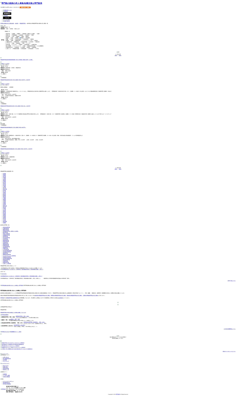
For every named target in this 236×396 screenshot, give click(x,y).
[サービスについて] (4, 363)
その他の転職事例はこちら (230, 328)
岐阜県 (16, 23)
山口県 (4, 209)
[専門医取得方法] (7, 14)
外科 (13, 36)
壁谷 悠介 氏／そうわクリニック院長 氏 (10, 345)
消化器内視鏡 (24, 41)
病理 (33, 35)
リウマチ (8, 43)
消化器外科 (26, 39)
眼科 (39, 33)
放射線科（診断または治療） (29, 33)
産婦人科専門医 (6, 233)
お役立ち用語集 (6, 376)
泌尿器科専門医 (6, 235)
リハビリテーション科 (27, 40)
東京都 (4, 187)
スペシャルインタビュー (8, 381)
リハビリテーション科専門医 (9, 255)
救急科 (7, 37)
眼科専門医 (5, 232)
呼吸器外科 (16, 41)
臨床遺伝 (18, 43)
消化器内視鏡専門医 (7, 258)
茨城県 (4, 181)
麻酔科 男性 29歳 (15, 319)
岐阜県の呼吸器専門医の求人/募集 (42, 295)
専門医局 (2, 297)
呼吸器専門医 (23, 23)
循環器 (16, 37)
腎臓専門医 (5, 248)
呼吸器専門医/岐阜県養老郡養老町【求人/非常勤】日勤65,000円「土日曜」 (16, 59)
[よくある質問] (6, 19)
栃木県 (4, 182)
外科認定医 (30, 48)
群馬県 (4, 183)
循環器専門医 (6, 244)
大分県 (4, 220)
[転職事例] (5, 11)
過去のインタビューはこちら (229, 351)
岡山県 (4, 207)
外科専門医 (5, 238)
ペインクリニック (17, 45)
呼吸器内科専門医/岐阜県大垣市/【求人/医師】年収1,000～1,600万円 (15, 106)
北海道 (4, 173)
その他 (37, 48)
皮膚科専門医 (6, 228)
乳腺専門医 (5, 260)
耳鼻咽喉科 (14, 35)
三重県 (4, 198)
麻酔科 (18, 33)
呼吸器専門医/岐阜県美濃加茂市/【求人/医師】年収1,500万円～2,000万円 (16, 148)
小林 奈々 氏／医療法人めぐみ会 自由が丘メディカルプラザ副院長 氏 (17, 348)
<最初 (115, 55)
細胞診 (7, 40)
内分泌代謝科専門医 (7, 250)
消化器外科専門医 (7, 251)
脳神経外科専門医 (7, 254)
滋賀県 (4, 199)
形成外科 (27, 35)
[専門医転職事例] (4, 314)
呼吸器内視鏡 (16, 48)
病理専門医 (5, 236)
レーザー (29, 43)
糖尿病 (17, 36)
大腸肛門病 (34, 44)
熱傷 (24, 45)
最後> (120, 55)
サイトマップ (6, 361)
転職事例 (5, 374)
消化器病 (28, 37)
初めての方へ (6, 365)
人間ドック (8, 48)
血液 (12, 37)
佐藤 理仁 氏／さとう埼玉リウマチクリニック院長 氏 (13, 347)
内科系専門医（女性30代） (20, 325)
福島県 (4, 180)
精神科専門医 (6, 262)
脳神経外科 (17, 40)
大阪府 (4, 202)
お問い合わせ (6, 357)
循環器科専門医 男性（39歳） (22, 316)
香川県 (4, 212)
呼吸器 (22, 37)
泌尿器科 (21, 35)
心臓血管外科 (9, 41)
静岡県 (4, 195)
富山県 (4, 191)
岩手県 (4, 176)
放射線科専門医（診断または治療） (11, 231)
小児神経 (23, 47)
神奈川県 (5, 189)
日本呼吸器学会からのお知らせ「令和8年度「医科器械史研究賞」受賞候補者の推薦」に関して (21, 276)
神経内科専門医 (6, 259)
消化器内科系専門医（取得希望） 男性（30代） (34, 322)
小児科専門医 (6, 249)
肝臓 (23, 36)
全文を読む (4, 273)
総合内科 (8, 36)
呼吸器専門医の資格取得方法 (12, 297)
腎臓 (7, 39)
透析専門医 (5, 253)
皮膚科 (13, 33)
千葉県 (4, 186)
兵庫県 (4, 203)
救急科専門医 (6, 241)
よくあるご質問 (6, 375)
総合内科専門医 (6, 237)
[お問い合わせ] (6, 21)
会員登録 (60, 297)
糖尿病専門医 (6, 240)
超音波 (32, 39)
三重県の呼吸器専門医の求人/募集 (90, 295)
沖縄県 (4, 222)
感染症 (27, 36)
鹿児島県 (5, 221)
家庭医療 (34, 47)
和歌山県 (5, 205)
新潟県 (4, 190)
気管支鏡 (8, 44)
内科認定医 (23, 48)
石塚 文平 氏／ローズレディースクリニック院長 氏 (13, 342)
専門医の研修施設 (7, 383)
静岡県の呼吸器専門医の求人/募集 (58, 295)
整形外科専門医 (6, 227)
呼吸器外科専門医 (7, 257)
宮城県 (4, 177)
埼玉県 (4, 185)
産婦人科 (8, 35)
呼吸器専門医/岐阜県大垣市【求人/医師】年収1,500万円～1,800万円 (15, 79)
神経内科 (38, 41)
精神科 (28, 47)
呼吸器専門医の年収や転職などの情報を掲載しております (13, 312)
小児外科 (31, 41)
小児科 (11, 39)
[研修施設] (5, 15)
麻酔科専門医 (6, 229)
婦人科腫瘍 (8, 45)
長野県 (4, 193)
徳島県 (4, 211)
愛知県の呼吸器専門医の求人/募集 (74, 295)
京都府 (4, 200)
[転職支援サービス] (7, 10)
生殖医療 (17, 47)
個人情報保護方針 (7, 358)
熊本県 (4, 218)
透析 (12, 40)
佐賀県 (4, 216)
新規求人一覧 (6, 369)
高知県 (4, 213)
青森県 (4, 174)
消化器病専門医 (6, 246)
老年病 (36, 40)
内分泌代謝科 (18, 39)
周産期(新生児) (9, 47)
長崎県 (4, 217)
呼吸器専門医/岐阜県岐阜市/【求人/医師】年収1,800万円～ (13, 127)
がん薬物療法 (40, 45)
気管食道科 (27, 44)
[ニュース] (7, 18)
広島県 (4, 208)
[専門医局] (3, 389)
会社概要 (5, 359)
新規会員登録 (6, 368)
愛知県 (4, 196)
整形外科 (8, 33)
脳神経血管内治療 (31, 45)
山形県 (4, 178)
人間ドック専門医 (7, 263)
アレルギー (14, 44)
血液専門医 (5, 242)
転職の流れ (5, 367)
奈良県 (4, 204)
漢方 (24, 43)
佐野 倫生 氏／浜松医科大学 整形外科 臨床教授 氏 (13, 344)
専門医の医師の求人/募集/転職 (7, 23)
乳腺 (13, 43)
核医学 (20, 44)
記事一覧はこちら (232, 280)
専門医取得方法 (6, 382)
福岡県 (4, 215)
